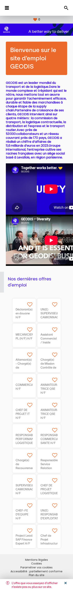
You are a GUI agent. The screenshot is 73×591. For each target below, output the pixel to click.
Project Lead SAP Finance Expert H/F (24, 539)
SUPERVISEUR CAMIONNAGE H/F (26, 489)
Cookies (36, 563)
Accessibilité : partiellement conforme (36, 571)
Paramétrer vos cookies (36, 567)
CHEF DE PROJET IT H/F (23, 414)
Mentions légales (36, 560)
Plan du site (36, 575)
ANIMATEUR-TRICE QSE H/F (49, 388)
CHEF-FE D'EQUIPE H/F (22, 514)
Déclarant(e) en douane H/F (24, 313)
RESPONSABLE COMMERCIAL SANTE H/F (50, 439)
